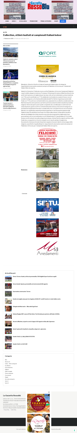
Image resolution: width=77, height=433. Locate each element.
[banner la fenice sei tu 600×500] (47, 207)
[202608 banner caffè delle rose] (38, 423)
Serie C (14, 21)
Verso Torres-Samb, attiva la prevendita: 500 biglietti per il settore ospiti (34, 276)
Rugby (56, 21)
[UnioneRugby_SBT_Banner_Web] (47, 227)
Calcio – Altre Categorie (11, 363)
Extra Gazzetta (8, 367)
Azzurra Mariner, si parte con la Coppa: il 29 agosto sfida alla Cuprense (34, 321)
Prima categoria (46, 21)
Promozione (34, 21)
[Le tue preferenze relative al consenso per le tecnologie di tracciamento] (74, 430)
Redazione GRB (8, 38)
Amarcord (7, 361)
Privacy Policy (6, 409)
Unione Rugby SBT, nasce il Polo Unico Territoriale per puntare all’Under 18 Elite (36, 314)
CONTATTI (8, 24)
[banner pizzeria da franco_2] (38, 403)
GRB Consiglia (8, 371)
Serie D (7, 383)
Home (7, 21)
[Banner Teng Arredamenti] (47, 181)
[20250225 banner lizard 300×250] (47, 74)
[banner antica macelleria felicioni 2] (47, 137)
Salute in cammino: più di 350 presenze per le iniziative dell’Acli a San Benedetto (10, 61)
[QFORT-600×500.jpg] (47, 54)
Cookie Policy (13, 409)
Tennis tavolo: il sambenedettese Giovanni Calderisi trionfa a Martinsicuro (9, 105)
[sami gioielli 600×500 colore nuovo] (47, 158)
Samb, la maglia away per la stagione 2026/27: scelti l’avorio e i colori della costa (36, 299)
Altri (63, 21)
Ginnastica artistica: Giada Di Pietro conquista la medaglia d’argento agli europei (10, 84)
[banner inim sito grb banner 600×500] (15, 10)
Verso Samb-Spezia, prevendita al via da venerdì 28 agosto (30, 284)
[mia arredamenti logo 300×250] (47, 248)
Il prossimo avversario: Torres (21, 291)
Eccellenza (23, 21)
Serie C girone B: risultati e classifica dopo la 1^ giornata (29, 329)
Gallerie (7, 369)
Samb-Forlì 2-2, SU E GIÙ (20, 344)
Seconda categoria (10, 379)
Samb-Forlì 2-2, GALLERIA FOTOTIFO (24, 336)
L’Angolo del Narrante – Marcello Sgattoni (25, 306)
